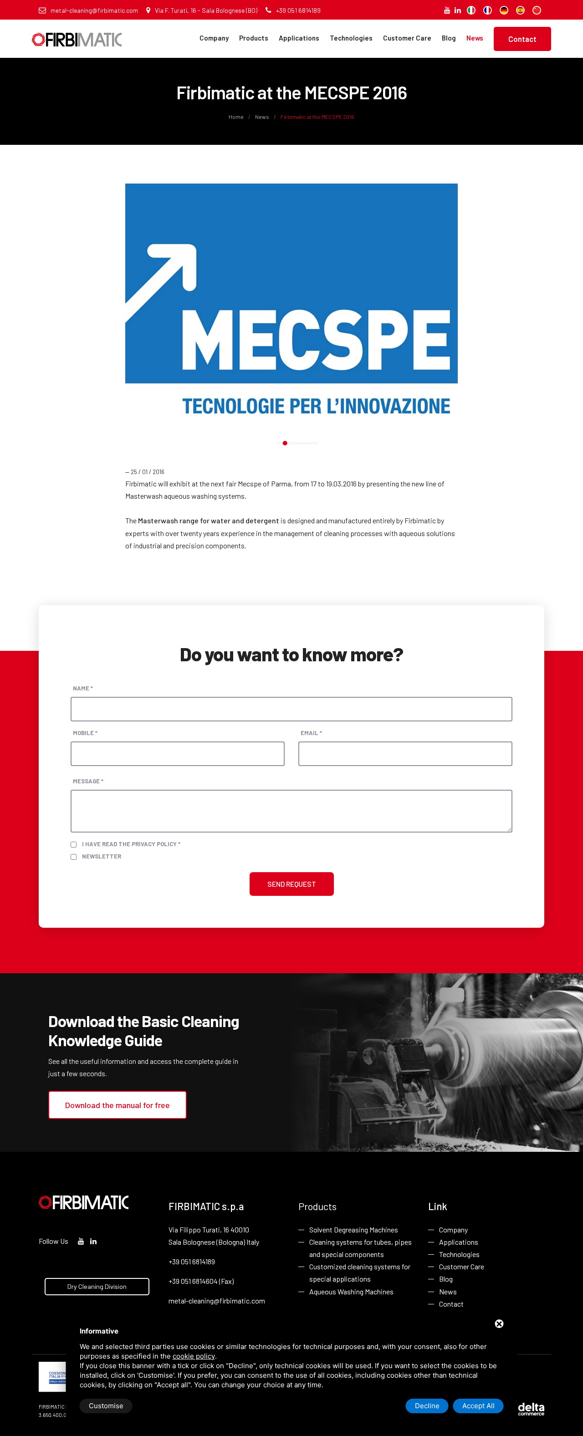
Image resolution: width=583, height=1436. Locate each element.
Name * (83, 688)
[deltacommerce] (523, 1408)
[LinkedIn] (458, 9)
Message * (88, 781)
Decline (427, 1405)
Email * (311, 732)
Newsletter (101, 856)
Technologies (351, 38)
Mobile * (85, 732)
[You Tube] (447, 9)
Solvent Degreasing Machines (353, 1229)
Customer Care (407, 38)
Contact (522, 38)
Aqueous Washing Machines (351, 1291)
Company (214, 38)
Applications (299, 38)
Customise (106, 1405)
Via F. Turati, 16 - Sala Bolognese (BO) (206, 10)
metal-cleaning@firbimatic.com (94, 10)
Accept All (478, 1405)
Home (237, 116)
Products (253, 38)
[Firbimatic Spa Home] (77, 33)
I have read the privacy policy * (131, 844)
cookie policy (194, 1356)
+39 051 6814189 (298, 10)
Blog (449, 38)
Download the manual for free (117, 1105)
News (474, 38)
